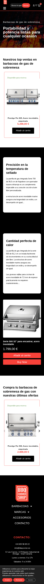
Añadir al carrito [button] (23, 130)
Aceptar (7, 580)
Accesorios (22, 517)
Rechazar (19, 580)
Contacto (22, 523)
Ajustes (30, 580)
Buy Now (22, 362)
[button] (4, 430)
